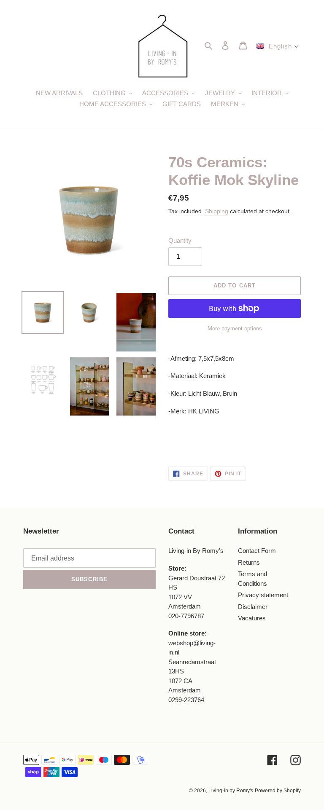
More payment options (235, 328)
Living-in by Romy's (230, 791)
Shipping (216, 211)
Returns (249, 562)
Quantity (180, 240)
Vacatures (252, 618)
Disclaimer (252, 606)
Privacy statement (263, 594)
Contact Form (257, 550)
